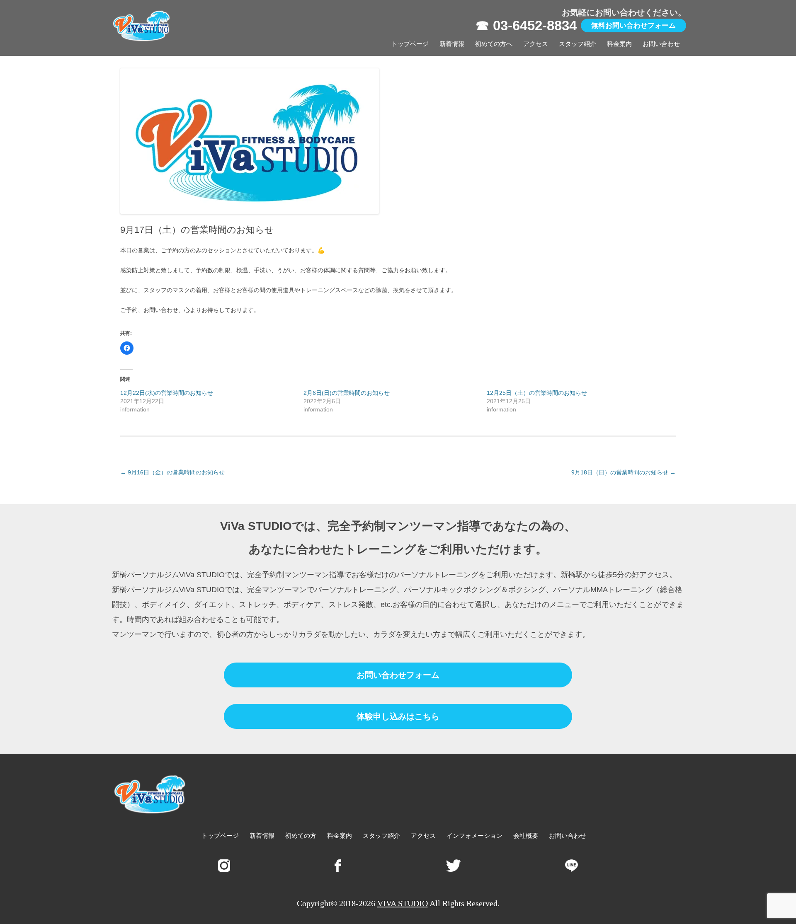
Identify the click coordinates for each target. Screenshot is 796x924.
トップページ (410, 43)
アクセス (535, 43)
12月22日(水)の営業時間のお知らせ (166, 392)
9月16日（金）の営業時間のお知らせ (172, 472)
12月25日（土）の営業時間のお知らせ (537, 392)
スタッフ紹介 (577, 43)
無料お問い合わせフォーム (633, 25)
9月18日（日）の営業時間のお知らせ (623, 472)
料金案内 (619, 43)
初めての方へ (493, 43)
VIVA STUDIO (402, 903)
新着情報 (451, 43)
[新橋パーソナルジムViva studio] (142, 28)
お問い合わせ (661, 43)
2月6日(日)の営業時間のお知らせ (346, 392)
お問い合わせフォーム (398, 675)
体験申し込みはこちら (398, 716)
